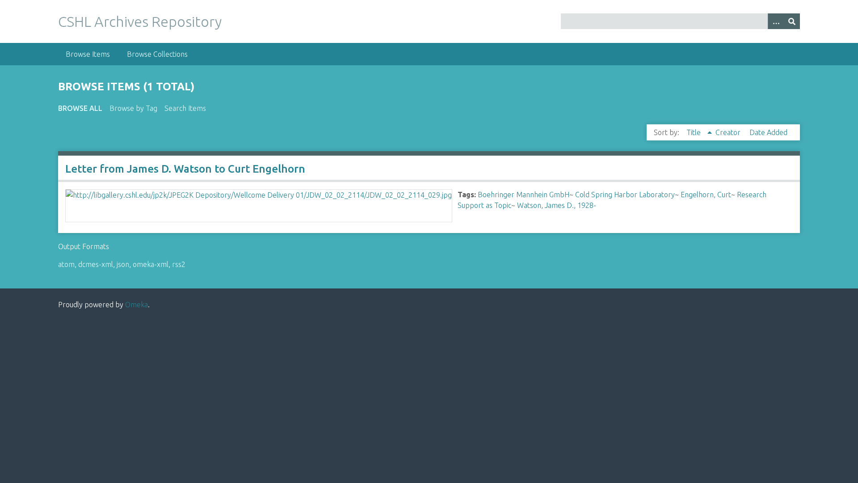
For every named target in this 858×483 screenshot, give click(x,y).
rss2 (178, 264)
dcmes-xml (95, 264)
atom (66, 264)
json (123, 264)
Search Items (185, 108)
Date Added (768, 132)
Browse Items (88, 54)
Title (694, 132)
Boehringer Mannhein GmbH (523, 195)
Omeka (136, 305)
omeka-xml (150, 264)
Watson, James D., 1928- (556, 205)
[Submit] (792, 21)
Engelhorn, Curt (706, 195)
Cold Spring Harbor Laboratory (625, 195)
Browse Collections (157, 54)
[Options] (776, 21)
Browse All (80, 108)
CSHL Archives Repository (140, 21)
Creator (728, 132)
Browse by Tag (133, 108)
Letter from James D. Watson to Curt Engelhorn (185, 169)
